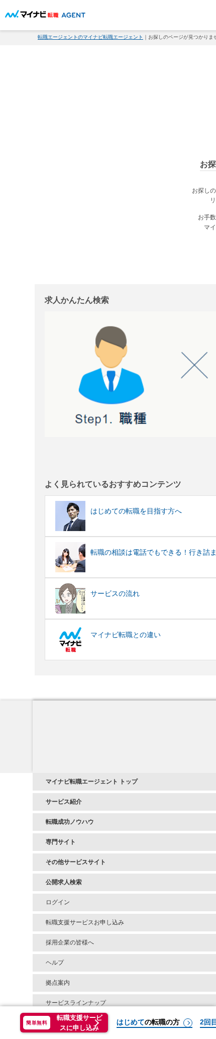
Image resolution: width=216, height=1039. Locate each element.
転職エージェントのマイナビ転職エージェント (90, 37)
